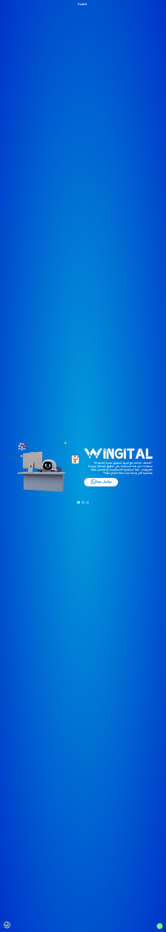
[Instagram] (83, 502)
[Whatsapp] (88, 502)
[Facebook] (79, 502)
